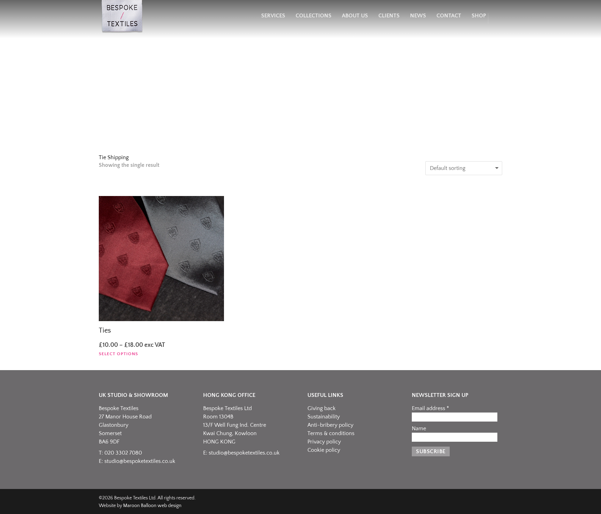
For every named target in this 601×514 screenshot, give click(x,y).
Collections (313, 16)
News (418, 16)
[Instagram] (453, 501)
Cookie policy (323, 450)
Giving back (321, 408)
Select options (118, 354)
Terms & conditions (330, 433)
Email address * (430, 408)
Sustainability (323, 417)
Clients (389, 16)
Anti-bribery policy (330, 425)
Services (273, 16)
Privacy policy (324, 442)
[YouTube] (495, 501)
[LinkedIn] (467, 501)
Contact (448, 16)
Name (419, 428)
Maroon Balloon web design (152, 505)
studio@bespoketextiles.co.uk (139, 461)
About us (355, 16)
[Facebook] (440, 501)
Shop (479, 16)
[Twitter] (481, 501)
